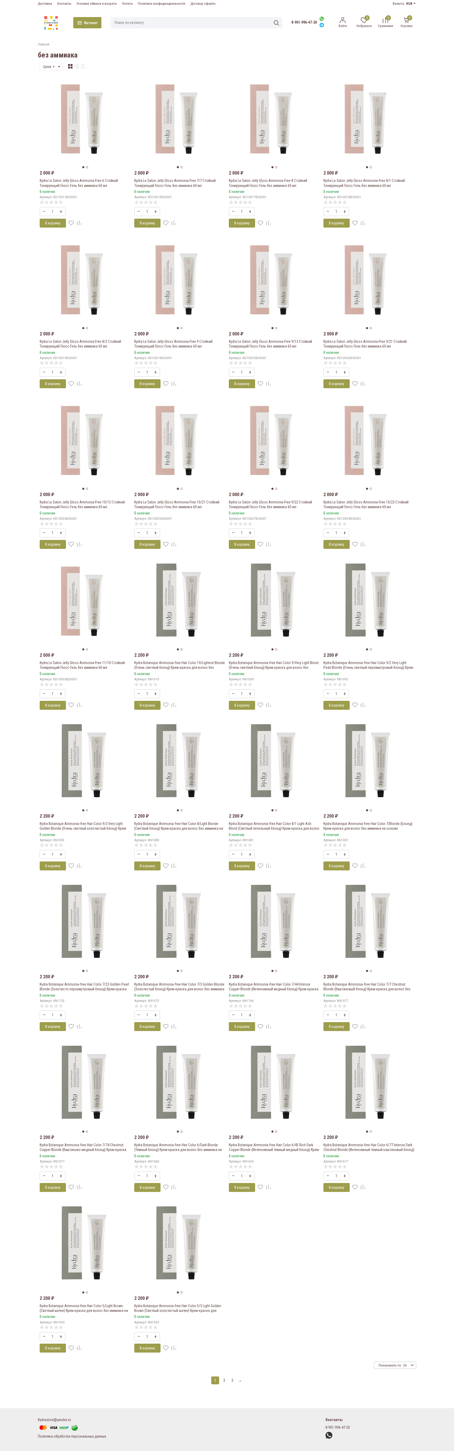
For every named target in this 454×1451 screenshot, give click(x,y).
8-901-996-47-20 (304, 22)
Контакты (64, 4)
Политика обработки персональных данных (72, 1436)
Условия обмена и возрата (96, 4)
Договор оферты (202, 4)
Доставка (45, 4)
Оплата (127, 4)
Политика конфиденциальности (161, 4)
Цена (47, 67)
